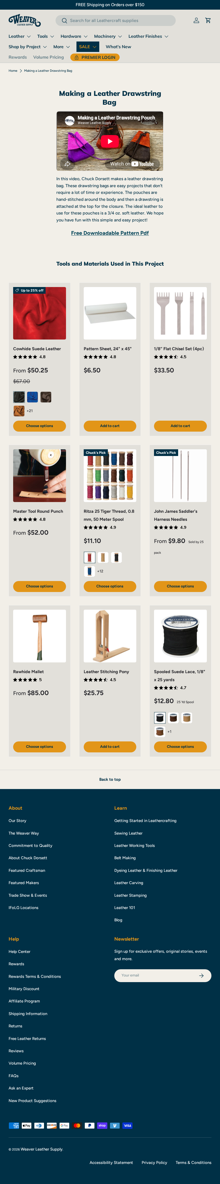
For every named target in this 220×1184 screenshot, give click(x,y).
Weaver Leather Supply (42, 1149)
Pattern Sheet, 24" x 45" (108, 348)
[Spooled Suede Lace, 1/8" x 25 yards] (180, 636)
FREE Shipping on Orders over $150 (110, 4)
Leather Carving (128, 882)
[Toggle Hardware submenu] (85, 36)
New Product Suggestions (32, 1100)
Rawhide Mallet (28, 671)
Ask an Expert (21, 1088)
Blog (118, 920)
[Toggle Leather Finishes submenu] (166, 36)
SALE (84, 46)
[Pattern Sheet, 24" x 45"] (110, 313)
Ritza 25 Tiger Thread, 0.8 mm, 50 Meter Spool (109, 515)
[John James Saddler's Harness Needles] (180, 475)
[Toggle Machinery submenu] (120, 36)
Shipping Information (28, 1013)
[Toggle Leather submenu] (28, 36)
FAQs (14, 1075)
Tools (42, 36)
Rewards (18, 57)
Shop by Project (25, 46)
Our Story (17, 820)
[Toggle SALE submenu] (94, 47)
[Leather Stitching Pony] (110, 636)
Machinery (105, 36)
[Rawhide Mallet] (39, 636)
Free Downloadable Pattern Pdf (110, 233)
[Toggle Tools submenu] (52, 36)
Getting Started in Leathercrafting (145, 820)
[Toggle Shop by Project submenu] (45, 47)
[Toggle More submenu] (68, 47)
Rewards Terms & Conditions (35, 976)
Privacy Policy (154, 1162)
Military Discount (24, 988)
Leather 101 (124, 907)
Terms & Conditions (193, 1162)
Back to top (110, 779)
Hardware (71, 36)
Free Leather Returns (27, 1038)
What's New (118, 46)
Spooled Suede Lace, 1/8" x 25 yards (179, 675)
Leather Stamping (130, 895)
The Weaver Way (24, 833)
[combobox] (115, 20)
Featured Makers (24, 882)
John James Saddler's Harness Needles (175, 515)
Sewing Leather (128, 833)
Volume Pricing (48, 57)
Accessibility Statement (111, 1162)
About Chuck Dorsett (28, 857)
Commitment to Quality (30, 845)
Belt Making (125, 857)
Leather (16, 36)
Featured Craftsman (27, 870)
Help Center (19, 951)
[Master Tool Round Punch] (39, 475)
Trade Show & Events (28, 895)
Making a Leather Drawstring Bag (48, 71)
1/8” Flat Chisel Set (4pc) (179, 348)
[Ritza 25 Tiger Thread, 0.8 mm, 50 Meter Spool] (110, 475)
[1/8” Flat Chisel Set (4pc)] (180, 313)
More (58, 46)
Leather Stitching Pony (106, 671)
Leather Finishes (145, 36)
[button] (208, 20)
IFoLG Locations (23, 907)
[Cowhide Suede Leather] (39, 313)
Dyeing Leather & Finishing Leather (145, 870)
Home (13, 71)
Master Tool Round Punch (38, 511)
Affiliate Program (24, 1001)
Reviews (16, 1051)
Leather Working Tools (134, 845)
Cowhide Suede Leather (37, 348)
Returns (15, 1026)
